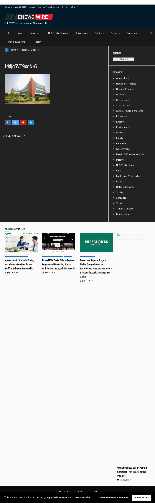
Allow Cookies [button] (141, 497)
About (32, 7)
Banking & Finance (126, 83)
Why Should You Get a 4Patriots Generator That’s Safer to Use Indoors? (132, 472)
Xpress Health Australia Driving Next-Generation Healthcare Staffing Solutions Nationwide (19, 264)
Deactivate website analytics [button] (114, 497)
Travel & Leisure (16, 41)
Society (131, 33)
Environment (123, 127)
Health (37, 41)
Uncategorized (124, 214)
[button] (91, 497)
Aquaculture (122, 78)
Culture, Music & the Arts (129, 110)
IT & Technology (57, 33)
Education (121, 116)
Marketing (80, 33)
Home (19, 33)
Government (123, 148)
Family (119, 137)
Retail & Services (125, 186)
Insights (120, 159)
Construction (123, 105)
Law (118, 170)
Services (115, 33)
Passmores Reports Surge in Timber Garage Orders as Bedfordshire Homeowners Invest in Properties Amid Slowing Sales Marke (96, 268)
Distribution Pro (68, 7)
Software (121, 197)
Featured (121, 143)
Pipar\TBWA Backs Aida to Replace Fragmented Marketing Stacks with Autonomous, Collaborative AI (58, 264)
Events (120, 132)
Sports (119, 203)
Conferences (123, 99)
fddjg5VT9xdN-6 (15, 136)
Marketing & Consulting (128, 175)
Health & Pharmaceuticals (130, 154)
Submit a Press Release (48, 7)
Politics (98, 33)
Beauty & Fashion (125, 89)
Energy (120, 121)
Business (34, 33)
